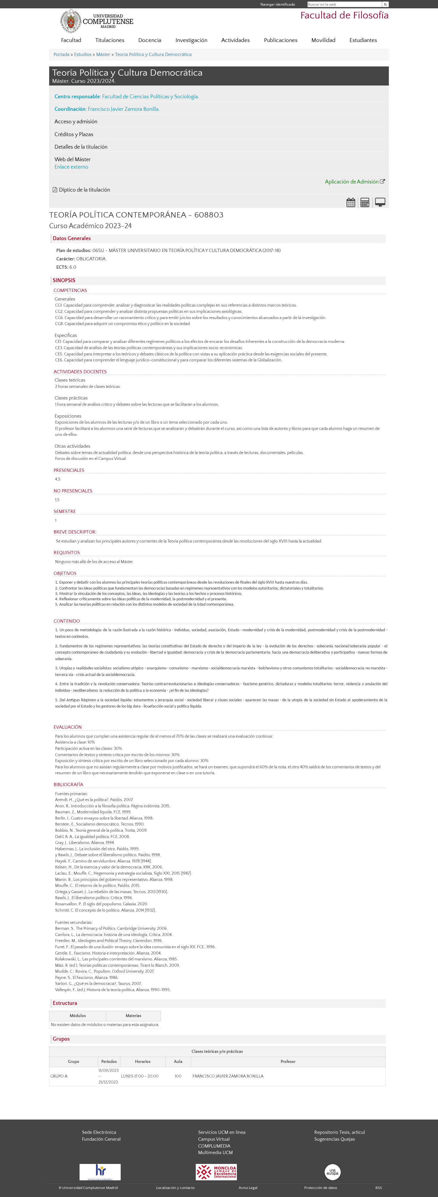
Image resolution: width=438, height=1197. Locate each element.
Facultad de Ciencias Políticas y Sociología (150, 97)
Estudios (82, 54)
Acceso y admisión (76, 122)
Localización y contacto (175, 1188)
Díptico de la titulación (84, 190)
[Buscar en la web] (385, 4)
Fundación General (101, 1139)
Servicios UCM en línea (222, 1132)
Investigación (191, 40)
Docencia (149, 40)
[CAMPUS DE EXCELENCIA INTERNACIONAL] (216, 1171)
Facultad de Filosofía (344, 15)
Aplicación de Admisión (352, 182)
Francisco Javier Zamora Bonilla (123, 109)
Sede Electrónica (99, 1132)
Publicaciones (280, 40)
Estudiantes (363, 40)
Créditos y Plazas (74, 135)
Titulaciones (109, 40)
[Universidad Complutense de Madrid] (97, 21)
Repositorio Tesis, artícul (339, 1132)
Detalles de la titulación (81, 147)
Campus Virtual (214, 1139)
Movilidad (323, 40)
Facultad (71, 40)
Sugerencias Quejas (334, 1139)
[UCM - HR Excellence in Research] (100, 1171)
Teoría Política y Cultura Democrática (153, 54)
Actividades (235, 40)
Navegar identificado (277, 4)
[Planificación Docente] (351, 204)
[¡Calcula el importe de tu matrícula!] (365, 204)
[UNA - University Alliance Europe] (332, 1171)
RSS (378, 1188)
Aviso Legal (248, 1188)
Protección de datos (320, 1188)
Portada (61, 54)
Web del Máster (73, 160)
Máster (103, 54)
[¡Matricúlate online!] (380, 204)
